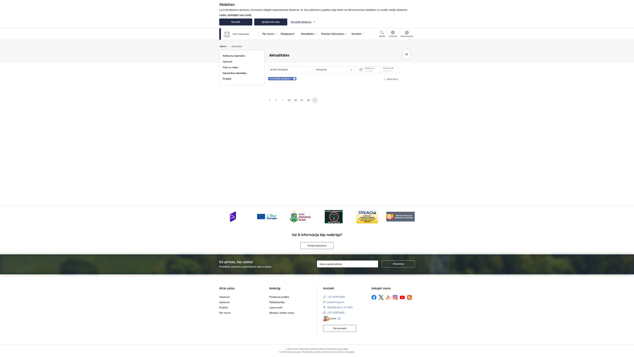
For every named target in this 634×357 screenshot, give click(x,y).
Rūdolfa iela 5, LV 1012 (340, 307)
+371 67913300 (336, 296)
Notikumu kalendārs (234, 55)
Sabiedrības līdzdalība (235, 73)
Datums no (370, 68)
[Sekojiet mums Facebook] (373, 297)
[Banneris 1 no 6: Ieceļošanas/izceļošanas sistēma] (233, 216)
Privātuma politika (279, 296)
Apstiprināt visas (271, 21)
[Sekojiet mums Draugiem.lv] (388, 297)
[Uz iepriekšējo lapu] (269, 100)
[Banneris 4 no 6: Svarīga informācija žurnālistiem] (334, 216)
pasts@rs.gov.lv (335, 302)
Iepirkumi (224, 302)
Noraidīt (235, 21)
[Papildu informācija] (339, 318)
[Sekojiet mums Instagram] (395, 297)
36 (296, 100)
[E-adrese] (329, 318)
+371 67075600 (335, 312)
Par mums (225, 312)
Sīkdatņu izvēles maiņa (281, 312)
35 (290, 100)
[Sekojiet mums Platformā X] (381, 297)
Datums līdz (388, 68)
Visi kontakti (339, 328)
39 (315, 100)
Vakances (224, 296)
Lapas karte (275, 307)
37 (302, 100)
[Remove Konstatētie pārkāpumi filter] (294, 79)
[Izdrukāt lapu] (406, 54)
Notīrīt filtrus (392, 79)
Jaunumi (227, 61)
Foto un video (230, 67)
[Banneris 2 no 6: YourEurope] (267, 216)
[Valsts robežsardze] (236, 34)
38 (309, 100)
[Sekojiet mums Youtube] (402, 297)
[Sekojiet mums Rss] (409, 297)
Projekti (227, 78)
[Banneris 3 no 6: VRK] (300, 216)
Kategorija (321, 69)
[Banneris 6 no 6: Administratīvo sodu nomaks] (400, 216)
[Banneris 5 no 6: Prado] (367, 216)
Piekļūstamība (277, 302)
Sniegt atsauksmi (317, 245)
